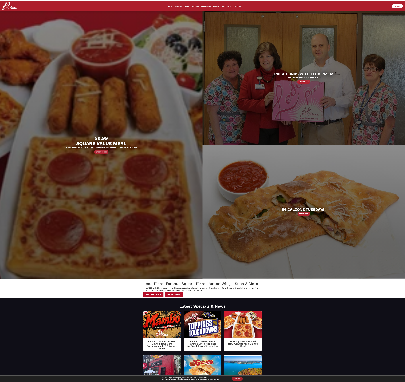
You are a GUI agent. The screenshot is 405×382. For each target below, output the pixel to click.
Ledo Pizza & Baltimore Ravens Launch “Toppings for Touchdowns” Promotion (202, 343)
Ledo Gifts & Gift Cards (222, 6)
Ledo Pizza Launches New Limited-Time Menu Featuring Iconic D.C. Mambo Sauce (162, 345)
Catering (195, 6)
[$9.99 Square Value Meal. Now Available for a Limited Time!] (243, 324)
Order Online (173, 294)
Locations (178, 6)
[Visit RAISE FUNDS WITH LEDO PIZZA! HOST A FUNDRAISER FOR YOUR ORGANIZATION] (303, 78)
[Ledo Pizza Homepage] (9, 6)
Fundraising (206, 6)
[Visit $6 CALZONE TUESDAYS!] (303, 212)
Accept (237, 379)
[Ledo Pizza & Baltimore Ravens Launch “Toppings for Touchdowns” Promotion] (202, 324)
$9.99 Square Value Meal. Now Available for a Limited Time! (243, 343)
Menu (170, 6)
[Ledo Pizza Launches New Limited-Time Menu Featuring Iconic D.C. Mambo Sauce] (162, 324)
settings (216, 380)
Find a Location (153, 294)
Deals (187, 6)
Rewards (237, 6)
